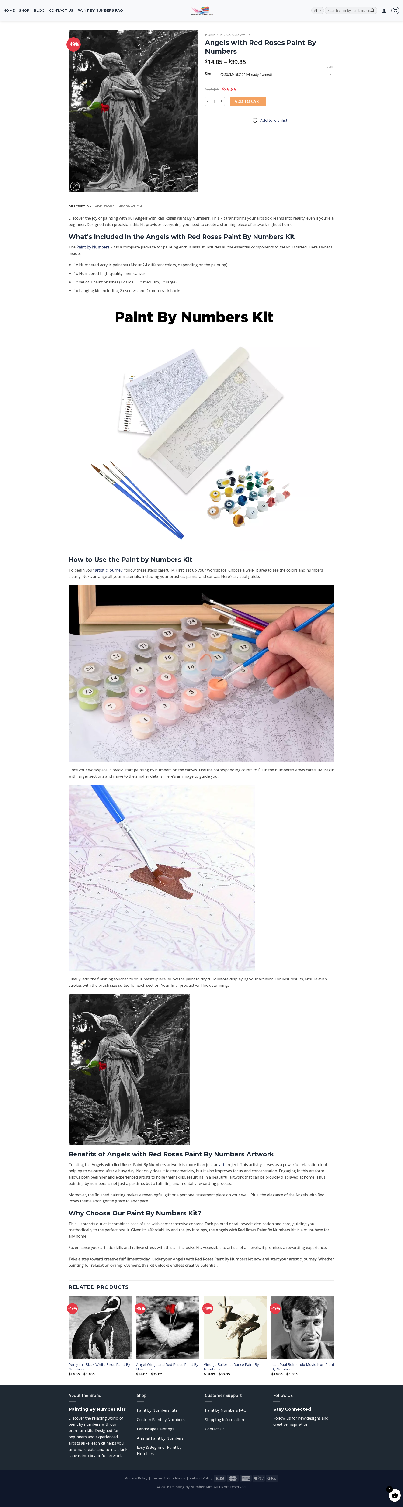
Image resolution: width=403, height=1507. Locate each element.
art (221, 1164)
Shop (24, 10)
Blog (39, 10)
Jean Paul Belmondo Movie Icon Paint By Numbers (302, 1366)
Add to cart (248, 101)
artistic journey (108, 570)
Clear (330, 66)
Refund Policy (200, 1478)
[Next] (334, 1340)
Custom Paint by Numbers (161, 1419)
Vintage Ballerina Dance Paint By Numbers (231, 1366)
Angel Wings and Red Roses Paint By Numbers (167, 1366)
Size (208, 73)
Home (9, 10)
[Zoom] (75, 186)
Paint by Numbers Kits (157, 1410)
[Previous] (68, 1340)
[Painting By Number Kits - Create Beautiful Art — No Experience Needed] (201, 10)
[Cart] (395, 10)
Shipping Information (224, 1419)
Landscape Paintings (155, 1428)
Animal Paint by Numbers (160, 1438)
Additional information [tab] (118, 206)
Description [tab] (80, 206)
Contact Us (61, 10)
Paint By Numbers (92, 247)
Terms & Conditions (168, 1478)
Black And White (235, 34)
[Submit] (372, 10)
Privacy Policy (136, 1478)
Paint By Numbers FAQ (100, 10)
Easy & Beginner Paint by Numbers (159, 1450)
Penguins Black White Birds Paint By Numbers (99, 1366)
